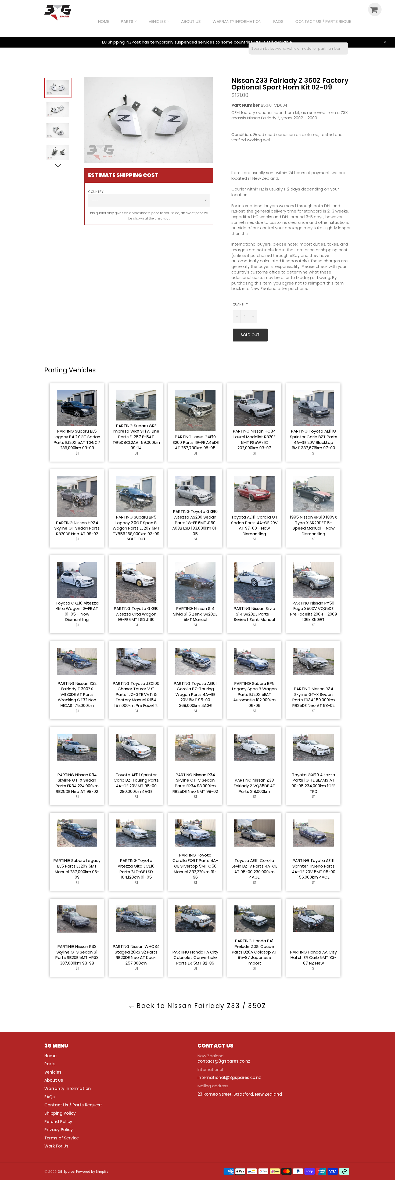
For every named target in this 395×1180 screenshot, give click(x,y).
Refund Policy (58, 1121)
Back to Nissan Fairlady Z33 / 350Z (200, 1005)
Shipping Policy (60, 1113)
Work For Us (56, 1146)
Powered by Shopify (92, 1171)
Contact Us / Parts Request (325, 21)
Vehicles (158, 21)
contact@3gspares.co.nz (224, 1061)
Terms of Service (61, 1138)
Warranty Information (237, 21)
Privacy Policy (58, 1129)
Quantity (240, 304)
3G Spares (66, 1171)
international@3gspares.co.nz (229, 1077)
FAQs (278, 21)
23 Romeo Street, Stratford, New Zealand (240, 1094)
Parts (127, 21)
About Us (191, 21)
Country (95, 192)
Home (103, 21)
